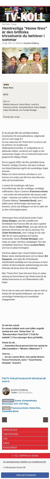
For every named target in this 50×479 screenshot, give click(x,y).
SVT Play (24, 404)
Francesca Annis (19, 408)
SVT (16, 404)
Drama (18, 400)
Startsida (5, 24)
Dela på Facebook (26, 475)
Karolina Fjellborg (31, 43)
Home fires (34, 408)
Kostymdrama (29, 400)
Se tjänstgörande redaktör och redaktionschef (24, 462)
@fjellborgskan (25, 392)
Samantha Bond (10, 411)
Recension (7, 404)
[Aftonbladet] (12, 3)
